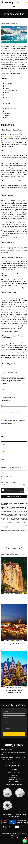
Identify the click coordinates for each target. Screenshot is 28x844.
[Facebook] (9, 548)
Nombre (3, 436)
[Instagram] (5, 548)
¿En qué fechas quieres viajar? (8, 397)
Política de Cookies (14, 777)
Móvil (2, 459)
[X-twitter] (22, 548)
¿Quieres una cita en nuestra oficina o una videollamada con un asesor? (11, 468)
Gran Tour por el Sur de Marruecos (14, 644)
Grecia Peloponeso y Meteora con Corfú (14, 597)
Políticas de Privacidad (6, 476)
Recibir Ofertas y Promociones (9, 482)
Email (2, 452)
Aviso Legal (14, 775)
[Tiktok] (12, 548)
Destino (3, 389)
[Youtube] (19, 548)
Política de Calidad (14, 782)
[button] (14, 7)
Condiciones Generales (14, 779)
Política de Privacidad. (18, 479)
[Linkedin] (15, 548)
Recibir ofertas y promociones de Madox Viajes (14, 485)
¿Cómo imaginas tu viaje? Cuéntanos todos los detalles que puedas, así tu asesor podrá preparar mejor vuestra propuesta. (13, 422)
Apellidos (3, 444)
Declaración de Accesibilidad (14, 784)
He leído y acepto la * (13, 479)
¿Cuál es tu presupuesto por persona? (10, 412)
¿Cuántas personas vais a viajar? (9, 405)
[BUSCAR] (26, 2)
